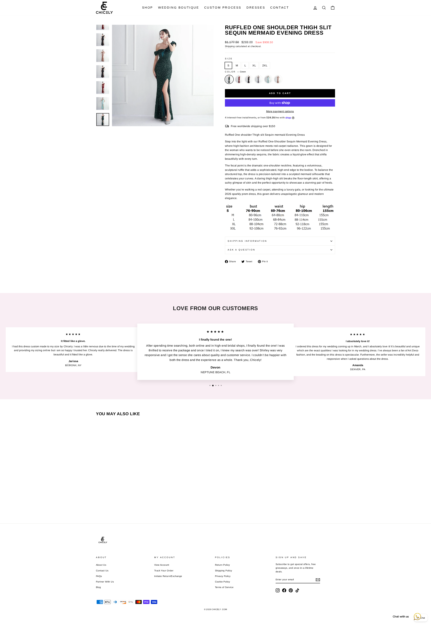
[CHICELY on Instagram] (278, 590)
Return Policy (222, 565)
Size (229, 58)
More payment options (280, 111)
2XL (264, 65)
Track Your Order (163, 570)
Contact (279, 7)
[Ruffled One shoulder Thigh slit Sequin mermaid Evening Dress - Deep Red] (105, 498)
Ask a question (241, 249)
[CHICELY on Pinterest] (291, 590)
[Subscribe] (318, 580)
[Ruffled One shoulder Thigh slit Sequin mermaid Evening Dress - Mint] (124, 498)
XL (254, 65)
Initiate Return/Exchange (168, 576)
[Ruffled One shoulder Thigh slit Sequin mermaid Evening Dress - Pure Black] (111, 498)
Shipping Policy (223, 570)
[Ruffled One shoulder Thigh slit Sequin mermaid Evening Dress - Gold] (131, 498)
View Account (161, 565)
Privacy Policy (223, 576)
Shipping (230, 46)
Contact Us (102, 570)
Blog (98, 587)
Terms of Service (224, 587)
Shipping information (247, 241)
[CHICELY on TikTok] (297, 590)
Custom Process (222, 7)
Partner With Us (105, 581)
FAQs (99, 576)
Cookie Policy (222, 581)
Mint (268, 79)
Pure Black (248, 79)
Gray (258, 79)
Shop (147, 7)
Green (229, 79)
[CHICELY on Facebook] (284, 590)
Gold (278, 79)
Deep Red (239, 79)
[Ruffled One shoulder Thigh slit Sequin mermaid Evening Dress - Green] (99, 498)
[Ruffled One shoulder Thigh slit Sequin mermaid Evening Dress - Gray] (118, 498)
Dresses (255, 7)
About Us (101, 565)
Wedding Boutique (178, 7)
